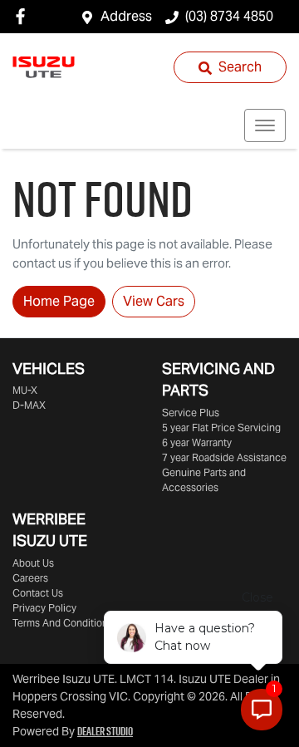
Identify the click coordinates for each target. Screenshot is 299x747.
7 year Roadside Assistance (224, 457)
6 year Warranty (197, 442)
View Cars (153, 301)
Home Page (59, 301)
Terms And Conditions (62, 623)
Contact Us (37, 593)
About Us (33, 563)
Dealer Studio (105, 731)
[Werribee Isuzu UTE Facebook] (23, 16)
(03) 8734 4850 (229, 16)
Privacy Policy (44, 608)
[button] (265, 125)
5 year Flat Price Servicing (221, 427)
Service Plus (190, 412)
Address (126, 16)
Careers (30, 578)
